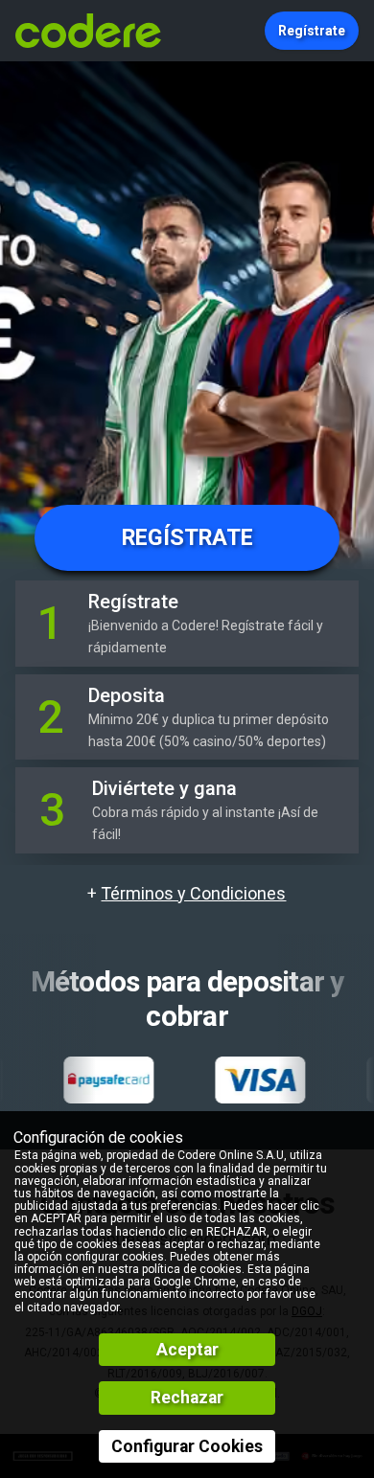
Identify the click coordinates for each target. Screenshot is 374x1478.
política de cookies (192, 1269)
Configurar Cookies (187, 1446)
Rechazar (187, 1397)
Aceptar (187, 1349)
